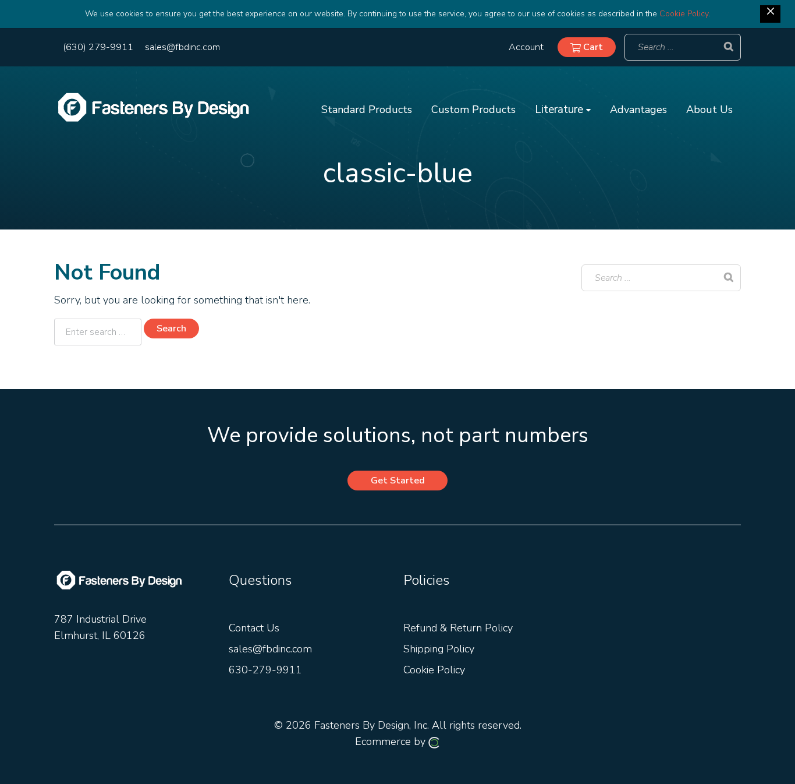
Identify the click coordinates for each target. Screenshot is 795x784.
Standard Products (366, 109)
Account (526, 47)
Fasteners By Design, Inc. (371, 725)
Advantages (638, 109)
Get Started (398, 480)
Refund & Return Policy (458, 628)
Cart (592, 47)
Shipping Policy (438, 649)
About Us (709, 109)
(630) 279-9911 (98, 47)
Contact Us (254, 628)
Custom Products (473, 109)
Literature (560, 109)
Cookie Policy (683, 13)
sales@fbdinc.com (182, 47)
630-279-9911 (265, 670)
